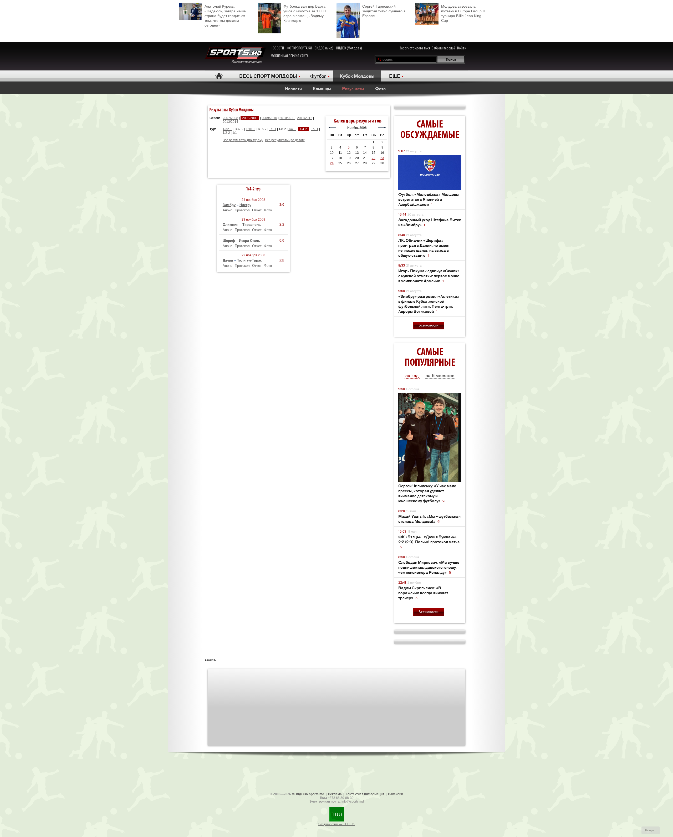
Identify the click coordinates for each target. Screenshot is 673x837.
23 (382, 158)
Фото (380, 88)
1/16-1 (250, 129)
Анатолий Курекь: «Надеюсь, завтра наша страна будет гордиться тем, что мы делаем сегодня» (225, 15)
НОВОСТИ (277, 48)
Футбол (318, 76)
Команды (322, 88)
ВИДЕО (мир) (324, 48)
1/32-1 (227, 129)
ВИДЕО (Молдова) (349, 48)
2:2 (281, 224)
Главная (219, 75)
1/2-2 (226, 133)
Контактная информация (365, 794)
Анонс (227, 210)
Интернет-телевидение (248, 62)
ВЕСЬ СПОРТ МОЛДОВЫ (268, 76)
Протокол (242, 210)
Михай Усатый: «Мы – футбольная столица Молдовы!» (429, 519)
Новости (293, 88)
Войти (461, 48)
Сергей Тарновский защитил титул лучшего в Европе (383, 11)
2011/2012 (304, 118)
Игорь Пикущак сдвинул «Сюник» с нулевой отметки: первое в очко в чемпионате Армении (429, 275)
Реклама (335, 794)
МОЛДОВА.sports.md (308, 794)
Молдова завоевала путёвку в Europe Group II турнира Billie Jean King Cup (463, 13)
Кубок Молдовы (357, 76)
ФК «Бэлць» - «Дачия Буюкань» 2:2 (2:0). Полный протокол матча (429, 541)
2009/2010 (269, 118)
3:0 (281, 205)
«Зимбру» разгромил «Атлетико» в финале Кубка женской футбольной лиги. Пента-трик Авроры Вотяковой (428, 304)
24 (332, 163)
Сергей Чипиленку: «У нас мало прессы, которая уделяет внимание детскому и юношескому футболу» (427, 493)
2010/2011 (287, 118)
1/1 (234, 133)
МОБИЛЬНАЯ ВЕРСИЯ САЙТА (290, 56)
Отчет (257, 210)
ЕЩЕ (394, 76)
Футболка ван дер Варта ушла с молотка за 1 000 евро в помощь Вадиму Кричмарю (304, 13)
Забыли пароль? (443, 48)
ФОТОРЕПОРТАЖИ (299, 48)
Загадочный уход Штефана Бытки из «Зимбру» (429, 222)
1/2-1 (314, 129)
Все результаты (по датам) (285, 140)
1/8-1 (272, 129)
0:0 (281, 240)
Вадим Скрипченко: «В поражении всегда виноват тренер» (423, 592)
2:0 (281, 260)
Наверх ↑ (650, 830)
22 (373, 158)
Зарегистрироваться (415, 48)
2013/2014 (230, 122)
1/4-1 (292, 129)
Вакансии (395, 794)
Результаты (353, 88)
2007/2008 (230, 118)
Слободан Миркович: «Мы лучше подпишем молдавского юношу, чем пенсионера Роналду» (428, 567)
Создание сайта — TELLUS (336, 824)
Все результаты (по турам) (243, 140)
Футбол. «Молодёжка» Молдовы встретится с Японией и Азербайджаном (428, 199)
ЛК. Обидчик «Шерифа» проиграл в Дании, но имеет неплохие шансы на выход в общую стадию (424, 248)
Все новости (429, 326)
